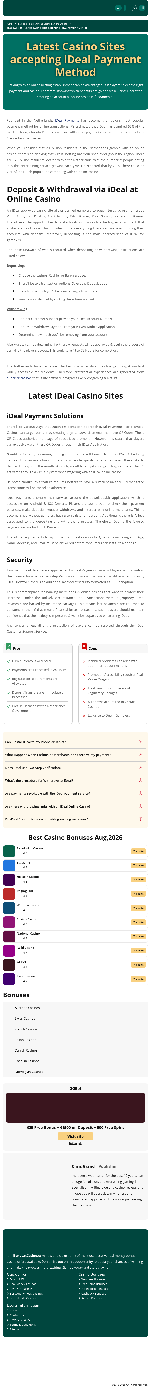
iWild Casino (25, 948)
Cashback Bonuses (93, 1293)
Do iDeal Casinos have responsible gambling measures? (46, 819)
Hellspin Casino (28, 877)
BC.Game (23, 862)
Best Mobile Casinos (23, 1298)
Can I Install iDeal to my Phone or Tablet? (35, 742)
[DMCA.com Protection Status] (118, 1382)
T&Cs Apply (75, 1143)
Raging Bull (25, 891)
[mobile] (142, 8)
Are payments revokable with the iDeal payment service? (47, 793)
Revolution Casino (30, 848)
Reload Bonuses (91, 1298)
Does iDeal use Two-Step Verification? (33, 768)
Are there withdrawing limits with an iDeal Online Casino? (47, 806)
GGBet (21, 962)
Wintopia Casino (28, 905)
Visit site (138, 851)
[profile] (134, 8)
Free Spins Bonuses (94, 1284)
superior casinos (19, 378)
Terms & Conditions (23, 1324)
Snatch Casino (27, 919)
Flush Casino (26, 976)
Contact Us (17, 1315)
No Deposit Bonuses (94, 1289)
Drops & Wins (19, 1279)
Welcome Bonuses (93, 1279)
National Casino (28, 933)
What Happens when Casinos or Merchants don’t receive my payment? (58, 755)
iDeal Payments (67, 120)
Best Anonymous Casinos (26, 1293)
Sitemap (15, 1329)
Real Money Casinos (23, 1284)
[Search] (118, 8)
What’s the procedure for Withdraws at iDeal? (39, 780)
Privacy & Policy (20, 1320)
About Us (16, 1310)
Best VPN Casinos (21, 1289)
